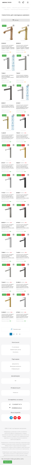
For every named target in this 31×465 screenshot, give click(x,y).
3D (15, 380)
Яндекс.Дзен (19, 417)
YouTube (15, 417)
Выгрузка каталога (15, 366)
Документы (15, 364)
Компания (15, 342)
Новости (15, 392)
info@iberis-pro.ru (17, 408)
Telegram (11, 417)
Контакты (15, 352)
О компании (15, 347)
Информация (15, 369)
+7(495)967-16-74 (17, 404)
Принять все (7, 462)
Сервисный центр (15, 349)
